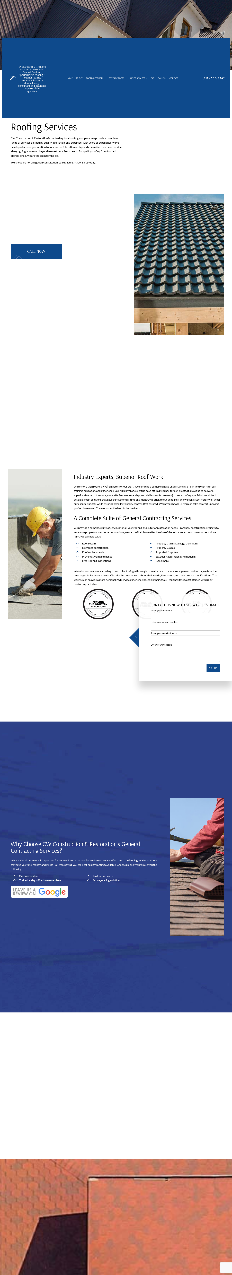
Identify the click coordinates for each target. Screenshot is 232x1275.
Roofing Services (94, 78)
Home (70, 78)
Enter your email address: (164, 633)
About (79, 78)
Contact (173, 78)
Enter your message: (162, 644)
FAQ (152, 78)
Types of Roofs (116, 78)
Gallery (162, 78)
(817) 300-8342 (213, 78)
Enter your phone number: (165, 621)
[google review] (39, 891)
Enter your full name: (162, 610)
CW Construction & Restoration (32, 67)
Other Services (137, 78)
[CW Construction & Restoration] (11, 78)
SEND (213, 668)
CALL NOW (36, 251)
